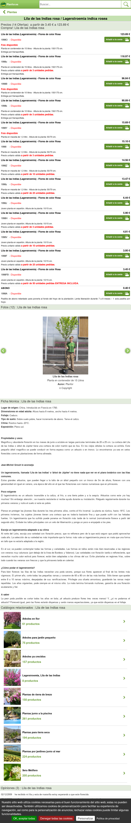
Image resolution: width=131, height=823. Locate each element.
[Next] (127, 350)
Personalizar (85, 818)
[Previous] (3, 350)
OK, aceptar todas (24, 818)
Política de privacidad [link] (108, 818)
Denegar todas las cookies (56, 818)
